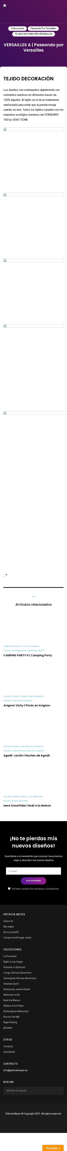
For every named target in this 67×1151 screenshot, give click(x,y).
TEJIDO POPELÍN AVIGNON (17, 700)
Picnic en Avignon (32, 696)
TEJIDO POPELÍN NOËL (15, 800)
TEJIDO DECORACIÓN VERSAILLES (33, 34)
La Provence (10, 956)
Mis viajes (8, 927)
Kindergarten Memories (16, 1011)
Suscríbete (9, 1052)
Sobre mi (8, 921)
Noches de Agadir (32, 746)
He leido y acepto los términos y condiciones (35, 889)
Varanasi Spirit (11, 984)
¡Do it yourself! (11, 932)
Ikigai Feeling (10, 1022)
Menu (60, 11)
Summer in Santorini (14, 967)
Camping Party (12, 646)
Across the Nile (11, 1017)
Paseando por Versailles (43, 28)
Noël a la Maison (31, 796)
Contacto (8, 1046)
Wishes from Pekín (13, 1006)
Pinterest (37, 1121)
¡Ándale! (7, 1028)
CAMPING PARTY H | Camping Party (27, 655)
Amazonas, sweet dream (16, 989)
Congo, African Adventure (17, 973)
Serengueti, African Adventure (19, 978)
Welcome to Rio (11, 995)
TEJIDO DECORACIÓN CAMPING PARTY (24, 650)
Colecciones (17, 28)
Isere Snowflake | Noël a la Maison (27, 806)
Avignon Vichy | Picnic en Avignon (26, 705)
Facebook (29, 1121)
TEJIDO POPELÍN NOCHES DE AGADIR (23, 750)
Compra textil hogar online (17, 938)
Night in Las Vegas (13, 962)
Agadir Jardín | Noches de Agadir (26, 755)
